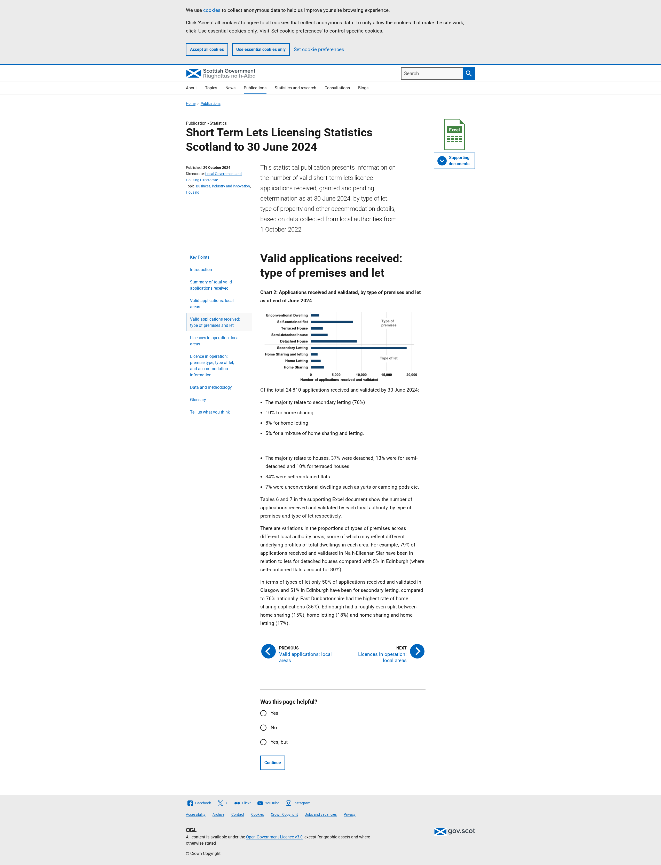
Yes (274, 713)
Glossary (198, 399)
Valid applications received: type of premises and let (215, 322)
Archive (218, 814)
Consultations (337, 87)
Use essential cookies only (261, 49)
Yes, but (279, 742)
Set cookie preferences (319, 49)
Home (190, 103)
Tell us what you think (210, 412)
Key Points (199, 257)
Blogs (363, 87)
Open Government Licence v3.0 (274, 837)
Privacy (350, 814)
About (191, 87)
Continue (272, 762)
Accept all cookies (207, 49)
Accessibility (196, 814)
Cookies (257, 814)
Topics (211, 87)
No (274, 728)
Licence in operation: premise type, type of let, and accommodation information (212, 365)
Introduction (201, 269)
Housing (192, 192)
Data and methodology (211, 387)
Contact (237, 814)
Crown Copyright (284, 814)
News (230, 87)
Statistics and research (295, 87)
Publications (255, 87)
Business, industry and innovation (223, 186)
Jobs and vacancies (321, 814)
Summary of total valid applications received (211, 285)
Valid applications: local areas (212, 303)
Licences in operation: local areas (215, 340)
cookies (212, 10)
